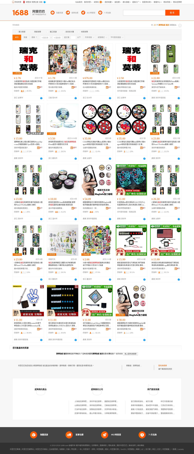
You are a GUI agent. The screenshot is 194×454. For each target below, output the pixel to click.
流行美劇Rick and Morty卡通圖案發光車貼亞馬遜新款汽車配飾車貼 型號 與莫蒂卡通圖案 (97, 324)
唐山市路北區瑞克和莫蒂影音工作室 (103, 413)
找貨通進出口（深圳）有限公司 (90, 208)
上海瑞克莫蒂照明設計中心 (85, 401)
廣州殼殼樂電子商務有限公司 (125, 148)
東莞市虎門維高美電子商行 (159, 87)
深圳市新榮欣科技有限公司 (22, 329)
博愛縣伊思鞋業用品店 (169, 409)
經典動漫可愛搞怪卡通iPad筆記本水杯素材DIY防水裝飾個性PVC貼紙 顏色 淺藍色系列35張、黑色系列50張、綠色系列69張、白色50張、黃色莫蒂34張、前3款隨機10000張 (96, 82)
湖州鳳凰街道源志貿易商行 (22, 208)
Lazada (181, 449)
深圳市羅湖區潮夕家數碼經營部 (22, 148)
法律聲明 (94, 445)
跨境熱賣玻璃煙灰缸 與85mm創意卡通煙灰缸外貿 (62, 143)
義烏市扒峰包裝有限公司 (56, 269)
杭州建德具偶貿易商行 (90, 87)
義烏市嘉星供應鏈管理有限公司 (22, 87)
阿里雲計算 (114, 449)
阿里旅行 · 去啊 (89, 449)
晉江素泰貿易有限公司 (139, 401)
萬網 (137, 449)
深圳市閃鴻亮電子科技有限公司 (125, 208)
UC (142, 449)
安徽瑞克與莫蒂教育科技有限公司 (102, 409)
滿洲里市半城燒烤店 (153, 405)
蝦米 (107, 449)
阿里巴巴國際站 (28, 449)
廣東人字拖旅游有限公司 (140, 409)
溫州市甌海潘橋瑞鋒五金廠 (56, 208)
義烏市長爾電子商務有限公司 (90, 269)
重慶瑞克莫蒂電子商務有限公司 (116, 401)
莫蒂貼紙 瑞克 (138, 366)
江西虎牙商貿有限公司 (169, 405)
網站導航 (140, 445)
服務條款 (103, 445)
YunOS (123, 449)
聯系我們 (132, 445)
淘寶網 (61, 449)
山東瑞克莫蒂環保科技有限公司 (86, 405)
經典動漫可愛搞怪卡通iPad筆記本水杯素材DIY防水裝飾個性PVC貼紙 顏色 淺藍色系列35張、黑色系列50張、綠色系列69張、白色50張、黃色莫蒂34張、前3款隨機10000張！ (62, 82)
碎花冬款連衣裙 (167, 401)
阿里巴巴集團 (15, 449)
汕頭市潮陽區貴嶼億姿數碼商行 (90, 148)
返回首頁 (119, 354)
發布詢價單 (162, 366)
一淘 (80, 449)
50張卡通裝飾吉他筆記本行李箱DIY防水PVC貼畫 (96, 264)
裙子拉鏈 (149, 401)
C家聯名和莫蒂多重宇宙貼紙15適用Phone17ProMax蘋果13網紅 (166, 143)
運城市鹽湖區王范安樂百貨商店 (143, 413)
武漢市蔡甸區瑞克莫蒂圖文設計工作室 (89, 413)
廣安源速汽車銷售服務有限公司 (158, 409)
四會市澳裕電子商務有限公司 (157, 413)
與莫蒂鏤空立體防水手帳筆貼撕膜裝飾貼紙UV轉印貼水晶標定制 (62, 264)
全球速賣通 (53, 449)
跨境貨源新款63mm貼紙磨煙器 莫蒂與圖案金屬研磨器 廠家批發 (61, 203)
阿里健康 (165, 449)
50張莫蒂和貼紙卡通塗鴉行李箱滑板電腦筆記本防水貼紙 (27, 82)
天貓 (68, 449)
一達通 (173, 449)
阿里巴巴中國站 (41, 449)
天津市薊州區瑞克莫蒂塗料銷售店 (117, 409)
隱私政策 (111, 445)
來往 (154, 449)
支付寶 (148, 449)
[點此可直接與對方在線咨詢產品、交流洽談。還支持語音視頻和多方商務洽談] (41, 98)
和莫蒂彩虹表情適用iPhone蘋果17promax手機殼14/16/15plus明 (165, 82)
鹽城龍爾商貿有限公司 (169, 413)
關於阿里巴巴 (122, 445)
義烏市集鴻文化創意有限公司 (125, 87)
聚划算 (73, 449)
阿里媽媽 (100, 449)
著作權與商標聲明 (83, 445)
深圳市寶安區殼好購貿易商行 (159, 148)
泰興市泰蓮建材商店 (138, 405)
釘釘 (159, 449)
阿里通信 (131, 449)
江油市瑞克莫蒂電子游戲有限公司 (87, 409)
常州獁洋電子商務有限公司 (56, 87)
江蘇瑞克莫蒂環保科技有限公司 (116, 405)
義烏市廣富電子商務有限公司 (56, 148)
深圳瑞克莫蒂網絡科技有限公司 (101, 405)
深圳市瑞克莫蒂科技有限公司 (100, 401)
